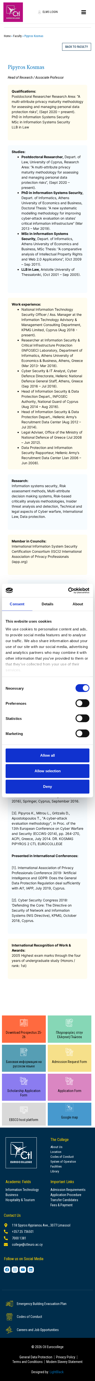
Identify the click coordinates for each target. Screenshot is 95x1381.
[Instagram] (15, 1269)
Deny (47, 786)
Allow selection (48, 771)
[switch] (82, 703)
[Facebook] (7, 1269)
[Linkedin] (31, 1269)
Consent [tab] (17, 604)
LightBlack (57, 1372)
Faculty (17, 36)
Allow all (47, 755)
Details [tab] (48, 604)
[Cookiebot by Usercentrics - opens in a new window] (68, 590)
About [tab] (78, 604)
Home (7, 36)
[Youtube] (22, 1269)
